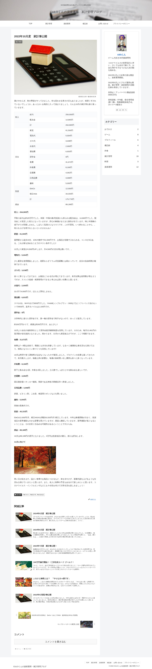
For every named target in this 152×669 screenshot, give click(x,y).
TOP (87, 662)
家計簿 (34, 494)
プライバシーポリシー (131, 662)
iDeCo (27, 494)
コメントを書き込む (55, 641)
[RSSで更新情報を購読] (126, 109)
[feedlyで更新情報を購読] (123, 109)
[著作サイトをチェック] (117, 109)
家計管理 (18, 494)
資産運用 (102, 662)
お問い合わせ (118, 662)
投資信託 (41, 494)
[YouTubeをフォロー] (120, 109)
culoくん (121, 54)
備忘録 (109, 662)
